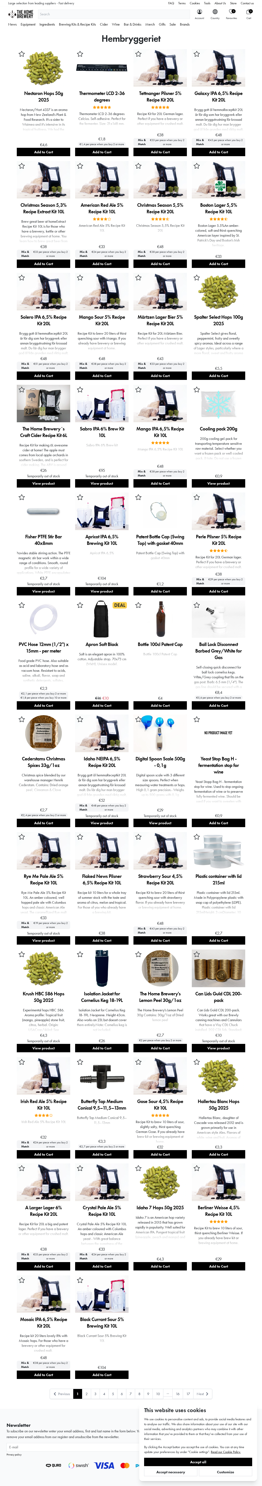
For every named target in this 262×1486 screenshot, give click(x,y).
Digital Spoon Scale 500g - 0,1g (160, 761)
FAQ (171, 3)
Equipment (28, 24)
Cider (104, 24)
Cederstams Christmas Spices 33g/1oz (43, 761)
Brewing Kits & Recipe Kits (77, 24)
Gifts (162, 24)
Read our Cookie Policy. (226, 1452)
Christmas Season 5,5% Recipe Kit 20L (160, 208)
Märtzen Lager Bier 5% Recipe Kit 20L (160, 320)
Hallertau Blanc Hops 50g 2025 (218, 1104)
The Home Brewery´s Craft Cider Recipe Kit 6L (43, 432)
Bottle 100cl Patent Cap (160, 644)
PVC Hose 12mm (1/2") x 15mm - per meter (44, 647)
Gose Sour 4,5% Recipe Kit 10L (160, 1104)
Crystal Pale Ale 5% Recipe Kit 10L (102, 1210)
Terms (182, 3)
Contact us (247, 3)
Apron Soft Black (102, 644)
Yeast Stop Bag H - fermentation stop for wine (218, 765)
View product (43, 483)
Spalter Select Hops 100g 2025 (218, 320)
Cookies (195, 3)
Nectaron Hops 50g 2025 (43, 96)
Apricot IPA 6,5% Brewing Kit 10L (101, 539)
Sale (172, 24)
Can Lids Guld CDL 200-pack (218, 996)
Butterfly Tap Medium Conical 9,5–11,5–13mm (102, 1104)
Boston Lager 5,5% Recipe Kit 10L (218, 208)
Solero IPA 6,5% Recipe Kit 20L (43, 320)
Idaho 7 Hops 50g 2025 (160, 1207)
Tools (207, 3)
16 (178, 1393)
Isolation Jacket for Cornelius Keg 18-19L (102, 996)
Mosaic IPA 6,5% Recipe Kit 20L (43, 1322)
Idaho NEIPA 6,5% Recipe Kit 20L (102, 761)
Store (233, 3)
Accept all (198, 1462)
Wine (116, 24)
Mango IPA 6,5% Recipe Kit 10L (160, 432)
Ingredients (47, 24)
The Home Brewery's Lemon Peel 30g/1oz (160, 996)
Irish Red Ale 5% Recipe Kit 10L (43, 1104)
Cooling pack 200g (218, 429)
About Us (220, 3)
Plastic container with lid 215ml (218, 879)
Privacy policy (14, 1454)
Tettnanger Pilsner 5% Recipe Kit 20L (160, 96)
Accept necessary (170, 1472)
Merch (150, 24)
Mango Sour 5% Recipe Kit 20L (102, 320)
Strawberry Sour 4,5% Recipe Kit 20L (160, 879)
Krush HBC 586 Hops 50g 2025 (43, 996)
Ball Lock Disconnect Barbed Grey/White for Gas (218, 651)
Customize (225, 1472)
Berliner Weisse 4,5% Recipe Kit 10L (218, 1210)
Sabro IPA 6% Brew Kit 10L (102, 432)
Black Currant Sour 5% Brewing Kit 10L (102, 1322)
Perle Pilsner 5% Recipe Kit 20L (218, 539)
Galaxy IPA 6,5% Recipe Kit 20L (218, 96)
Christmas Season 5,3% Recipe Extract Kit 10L (43, 208)
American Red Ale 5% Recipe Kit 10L (102, 208)
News (12, 24)
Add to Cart (43, 152)
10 (158, 1393)
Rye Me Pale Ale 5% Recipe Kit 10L (43, 879)
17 (188, 1393)
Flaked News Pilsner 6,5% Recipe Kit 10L (102, 879)
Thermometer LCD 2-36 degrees (102, 96)
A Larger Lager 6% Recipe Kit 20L (43, 1210)
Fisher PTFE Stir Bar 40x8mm (43, 539)
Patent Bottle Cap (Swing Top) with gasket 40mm (160, 539)
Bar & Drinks (132, 24)
